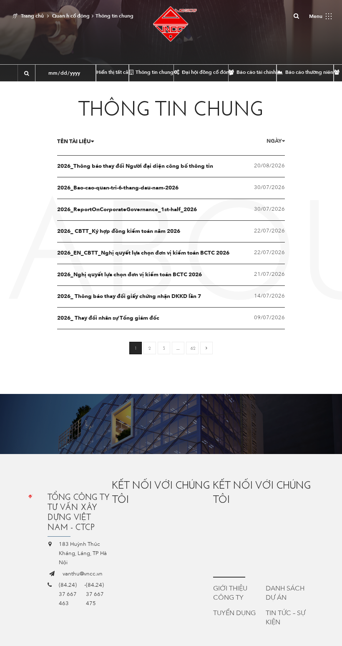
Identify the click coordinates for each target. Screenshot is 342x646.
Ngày (274, 141)
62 (193, 348)
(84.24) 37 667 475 (95, 594)
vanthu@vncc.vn (83, 574)
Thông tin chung (154, 72)
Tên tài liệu (74, 141)
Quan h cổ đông (71, 16)
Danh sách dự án (285, 593)
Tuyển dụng (234, 613)
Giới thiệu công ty (230, 593)
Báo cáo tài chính (255, 72)
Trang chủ (32, 16)
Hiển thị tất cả (112, 72)
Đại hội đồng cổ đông (204, 72)
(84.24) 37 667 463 (68, 594)
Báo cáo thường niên (308, 72)
